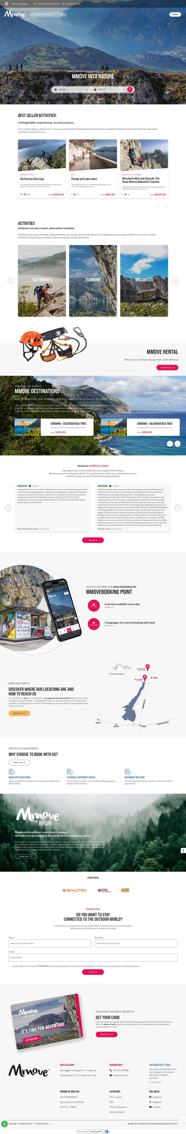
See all (92, 540)
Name (12, 937)
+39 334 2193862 (121, 1070)
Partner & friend (117, 1112)
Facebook (157, 1097)
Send (91, 972)
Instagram (157, 1102)
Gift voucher (115, 1097)
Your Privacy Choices (96, 1131)
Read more (168, 400)
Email (12, 952)
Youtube (157, 1107)
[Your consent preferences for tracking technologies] (183, 850)
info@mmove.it (72, 3)
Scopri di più (166, 367)
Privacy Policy (26, 1124)
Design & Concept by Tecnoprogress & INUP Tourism (152, 1124)
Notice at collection (83, 1131)
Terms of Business (118, 1107)
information (43, 966)
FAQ (111, 1102)
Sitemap (13, 1124)
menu (175, 14)
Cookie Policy (41, 1124)
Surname (99, 937)
